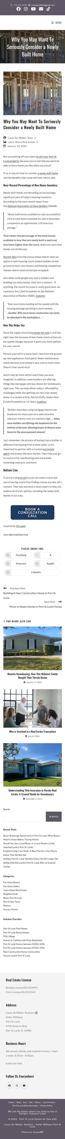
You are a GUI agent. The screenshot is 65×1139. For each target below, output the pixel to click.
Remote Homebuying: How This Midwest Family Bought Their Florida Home (33, 676)
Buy (25, 1102)
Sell (30, 1102)
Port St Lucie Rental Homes (16, 932)
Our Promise (48, 1102)
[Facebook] (9, 1085)
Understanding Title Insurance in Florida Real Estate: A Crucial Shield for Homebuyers (32, 792)
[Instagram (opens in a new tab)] (25, 9)
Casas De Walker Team (20, 137)
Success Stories (10, 909)
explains (40, 295)
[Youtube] (24, 1085)
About (37, 1102)
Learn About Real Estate (21, 142)
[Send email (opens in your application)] (41, 9)
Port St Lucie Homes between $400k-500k (24, 944)
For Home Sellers (11, 886)
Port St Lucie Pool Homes (15, 928)
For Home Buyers (11, 882)
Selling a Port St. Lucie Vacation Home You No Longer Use (30, 858)
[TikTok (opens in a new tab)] (47, 9)
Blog (18, 1102)
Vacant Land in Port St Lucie (16, 955)
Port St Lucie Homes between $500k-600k (24, 948)
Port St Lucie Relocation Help (25, 1105)
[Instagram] (17, 1085)
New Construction (18, 535)
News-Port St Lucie (12, 898)
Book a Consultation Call (32, 512)
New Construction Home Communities (21, 951)
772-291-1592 (20, 5)
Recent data (10, 256)
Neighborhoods (10, 894)
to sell (23, 477)
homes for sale (41, 332)
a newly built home (48, 173)
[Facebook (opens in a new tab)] (18, 9)
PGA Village (9, 936)
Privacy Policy (46, 1105)
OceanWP (38, 1132)
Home (11, 1102)
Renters (7, 905)
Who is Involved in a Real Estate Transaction (32, 731)
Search (6, 809)
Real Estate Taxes (11, 901)
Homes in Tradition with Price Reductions (22, 940)
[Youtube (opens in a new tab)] (33, 9)
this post (21, 525)
